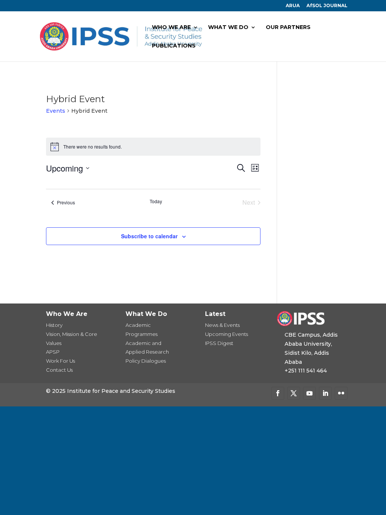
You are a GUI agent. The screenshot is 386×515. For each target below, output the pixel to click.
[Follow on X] (293, 393)
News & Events (222, 325)
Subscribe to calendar (149, 236)
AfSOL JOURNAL (327, 5)
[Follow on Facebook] (277, 393)
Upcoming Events (226, 334)
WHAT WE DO (228, 28)
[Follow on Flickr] (341, 393)
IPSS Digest (219, 343)
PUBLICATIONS (174, 46)
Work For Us (60, 361)
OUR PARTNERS (288, 28)
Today (156, 201)
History (54, 325)
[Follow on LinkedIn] (325, 393)
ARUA (293, 5)
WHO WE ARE (171, 28)
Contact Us (59, 370)
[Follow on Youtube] (309, 393)
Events (55, 110)
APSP (53, 352)
